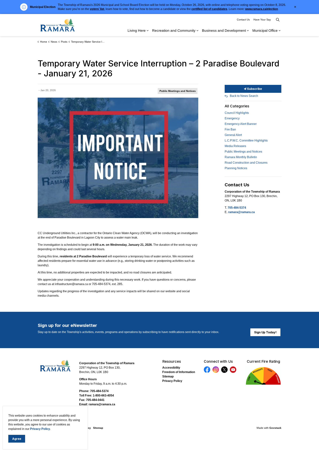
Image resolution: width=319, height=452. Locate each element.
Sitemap (168, 376)
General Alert (233, 135)
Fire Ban (230, 129)
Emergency (232, 118)
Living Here (137, 30)
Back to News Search (244, 95)
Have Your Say (262, 19)
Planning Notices (236, 168)
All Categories (237, 106)
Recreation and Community (173, 30)
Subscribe (254, 89)
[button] (118, 158)
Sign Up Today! (265, 332)
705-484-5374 (237, 207)
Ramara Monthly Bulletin (241, 157)
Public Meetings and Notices (178, 90)
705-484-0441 (95, 399)
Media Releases (235, 146)
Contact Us (243, 19)
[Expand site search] (277, 19)
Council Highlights (237, 112)
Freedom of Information (178, 372)
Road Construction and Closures (246, 162)
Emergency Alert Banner (241, 123)
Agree (16, 439)
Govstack (275, 427)
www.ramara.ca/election (261, 9)
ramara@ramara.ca (241, 212)
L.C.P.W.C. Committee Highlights (246, 140)
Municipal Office (265, 30)
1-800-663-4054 (103, 395)
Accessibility (171, 367)
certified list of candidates (209, 9)
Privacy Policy (172, 380)
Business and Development (224, 30)
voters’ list (97, 9)
